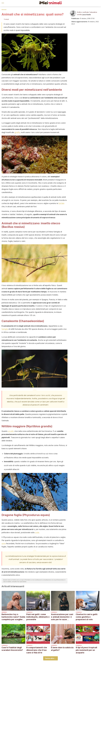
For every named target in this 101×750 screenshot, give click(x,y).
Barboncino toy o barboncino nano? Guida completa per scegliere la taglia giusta (13, 617)
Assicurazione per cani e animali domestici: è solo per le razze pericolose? (62, 617)
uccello (11, 431)
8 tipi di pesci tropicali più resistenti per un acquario (86, 650)
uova (4, 543)
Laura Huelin (86, 14)
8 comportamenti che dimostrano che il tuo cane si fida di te (36, 650)
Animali (4, 9)
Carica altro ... (50, 658)
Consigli (29, 612)
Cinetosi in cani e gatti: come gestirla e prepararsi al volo (87, 617)
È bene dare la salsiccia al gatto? (62, 648)
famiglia (5, 329)
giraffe (17, 132)
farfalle (61, 203)
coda (37, 532)
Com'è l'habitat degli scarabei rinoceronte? (12, 648)
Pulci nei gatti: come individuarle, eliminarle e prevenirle (38, 617)
